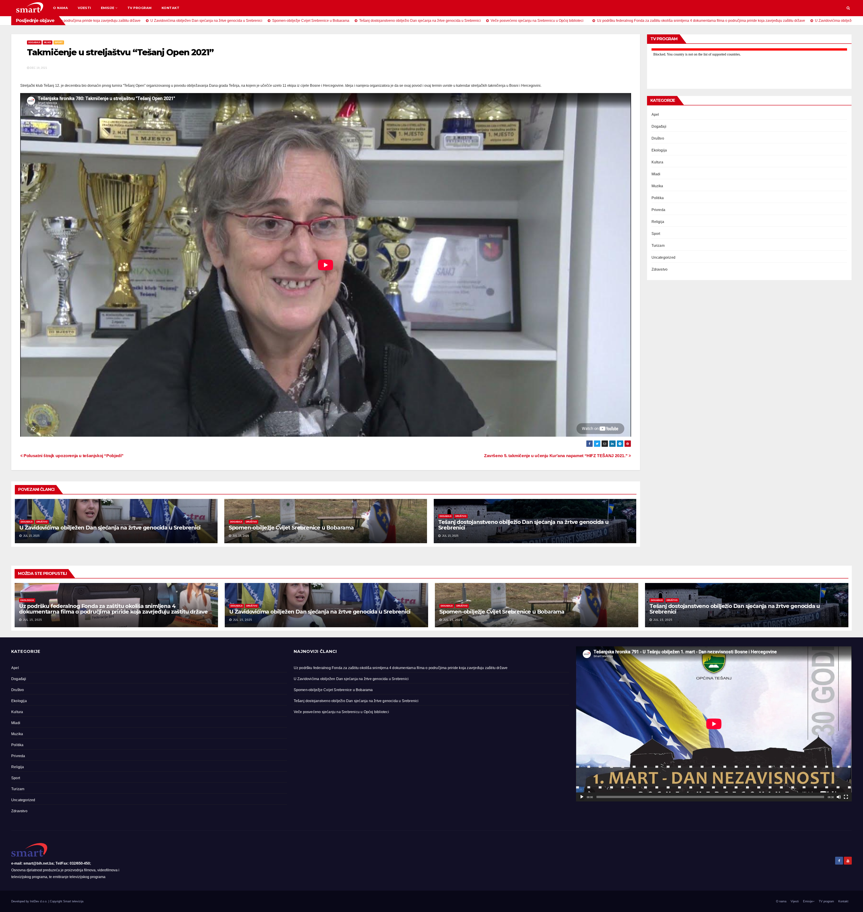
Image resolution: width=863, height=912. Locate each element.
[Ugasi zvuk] (838, 797)
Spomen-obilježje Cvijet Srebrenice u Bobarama (291, 527)
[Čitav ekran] (846, 797)
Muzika (657, 186)
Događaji (34, 42)
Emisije (107, 8)
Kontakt (171, 8)
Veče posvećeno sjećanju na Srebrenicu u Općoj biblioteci (341, 712)
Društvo (41, 522)
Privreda (658, 210)
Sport (59, 42)
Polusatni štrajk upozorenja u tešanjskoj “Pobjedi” (73, 455)
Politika (658, 198)
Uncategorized (664, 257)
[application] (714, 723)
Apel (655, 114)
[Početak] (582, 797)
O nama (60, 8)
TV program (139, 8)
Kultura (657, 162)
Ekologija (659, 150)
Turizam (658, 245)
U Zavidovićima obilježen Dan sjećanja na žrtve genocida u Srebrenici (109, 527)
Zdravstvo (660, 269)
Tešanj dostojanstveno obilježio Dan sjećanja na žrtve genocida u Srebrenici (523, 525)
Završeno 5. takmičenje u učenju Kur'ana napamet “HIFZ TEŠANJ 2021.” (556, 455)
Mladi (47, 42)
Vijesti (84, 8)
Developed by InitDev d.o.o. (29, 901)
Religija (658, 222)
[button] (848, 8)
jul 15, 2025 (32, 619)
